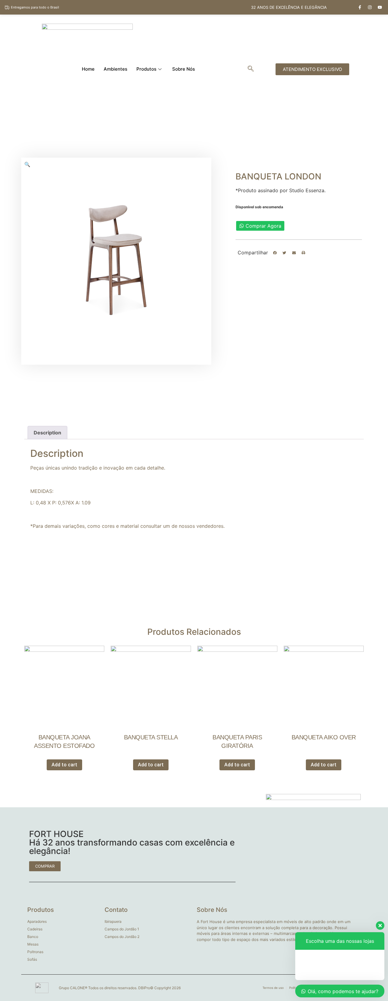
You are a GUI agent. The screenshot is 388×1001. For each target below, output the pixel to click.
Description (47, 433)
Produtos (146, 69)
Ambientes (115, 69)
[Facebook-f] (360, 7)
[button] (275, 253)
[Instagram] (370, 7)
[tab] (47, 432)
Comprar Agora (263, 226)
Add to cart (64, 765)
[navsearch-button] (251, 69)
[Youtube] (380, 7)
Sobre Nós (183, 69)
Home (88, 69)
